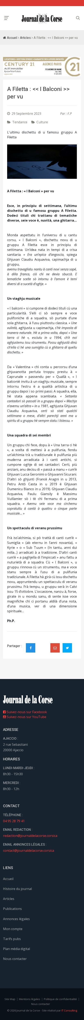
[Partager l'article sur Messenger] (43, 644)
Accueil (11, 37)
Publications (12, 908)
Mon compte (12, 929)
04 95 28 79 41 (14, 821)
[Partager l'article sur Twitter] (67, 648)
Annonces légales (16, 919)
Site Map (9, 999)
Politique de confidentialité (60, 999)
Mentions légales (29, 999)
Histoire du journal (17, 889)
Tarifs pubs (12, 939)
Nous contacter (15, 959)
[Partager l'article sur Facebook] (30, 648)
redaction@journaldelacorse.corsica (30, 835)
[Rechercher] (78, 18)
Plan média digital (16, 949)
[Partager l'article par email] (55, 648)
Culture (42, 122)
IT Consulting (69, 1010)
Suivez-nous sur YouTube (26, 717)
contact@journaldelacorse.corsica (28, 850)
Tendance (19, 122)
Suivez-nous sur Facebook (26, 712)
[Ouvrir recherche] (6, 18)
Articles (25, 37)
